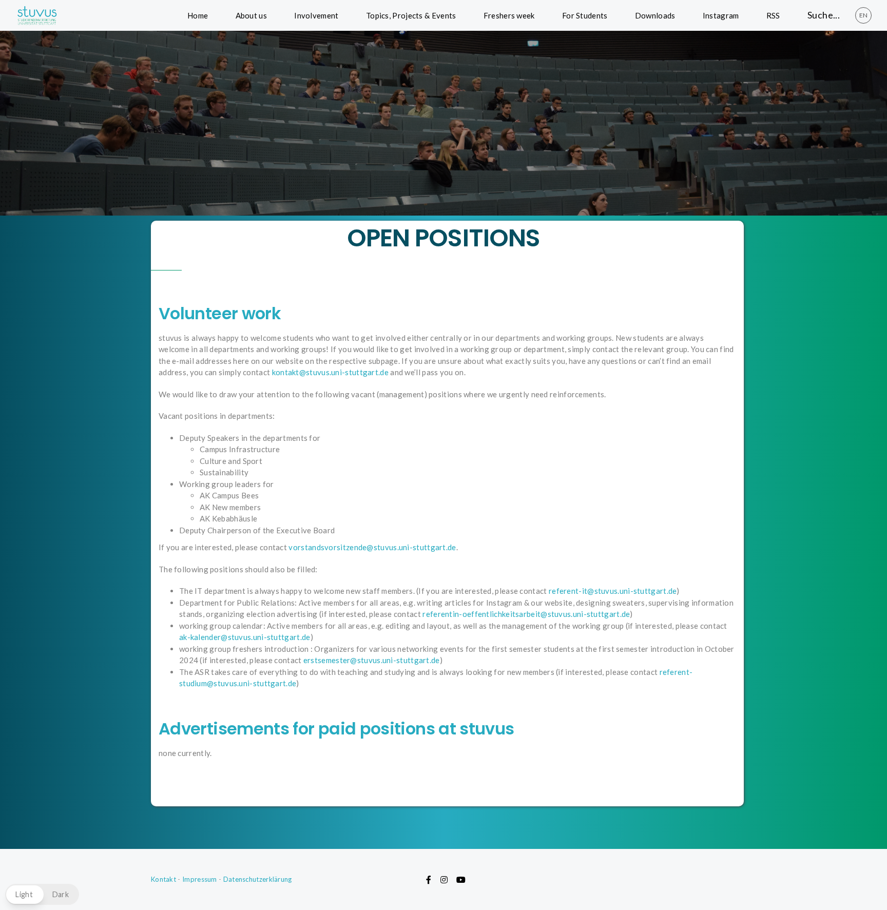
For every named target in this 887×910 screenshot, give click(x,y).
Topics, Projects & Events (411, 15)
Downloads (655, 15)
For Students (585, 15)
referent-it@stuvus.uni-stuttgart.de (613, 590)
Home (197, 15)
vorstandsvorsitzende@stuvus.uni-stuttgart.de (372, 547)
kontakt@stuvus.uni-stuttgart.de (330, 372)
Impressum (199, 879)
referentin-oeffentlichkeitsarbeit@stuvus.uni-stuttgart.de (526, 613)
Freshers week (509, 15)
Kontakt (163, 879)
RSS (773, 15)
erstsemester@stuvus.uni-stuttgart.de (371, 660)
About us (251, 15)
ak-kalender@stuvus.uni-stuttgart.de (245, 637)
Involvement (316, 15)
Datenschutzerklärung (257, 879)
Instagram (721, 15)
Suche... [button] (823, 15)
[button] (42, 894)
